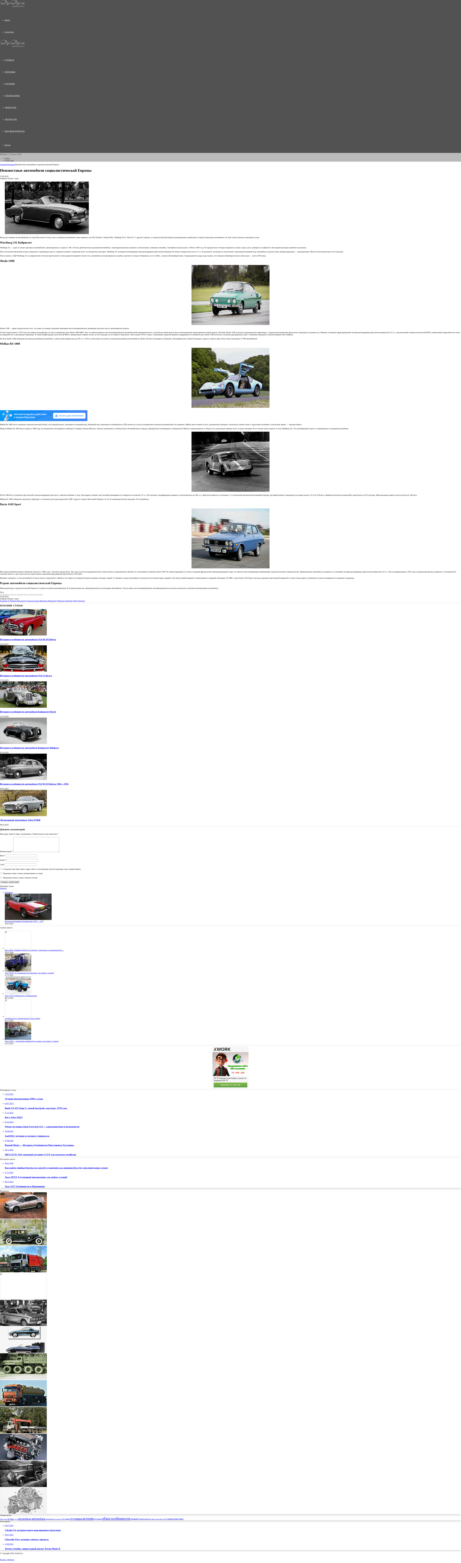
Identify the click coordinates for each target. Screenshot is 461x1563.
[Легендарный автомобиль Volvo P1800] (23, 816)
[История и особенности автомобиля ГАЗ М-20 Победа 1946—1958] (23, 779)
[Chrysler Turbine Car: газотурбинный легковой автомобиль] (23, 1513)
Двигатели (10, 108)
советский (158, 1519)
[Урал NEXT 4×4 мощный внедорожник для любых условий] (18, 971)
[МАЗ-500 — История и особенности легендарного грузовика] (23, 1298)
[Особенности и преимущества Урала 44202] (18, 1016)
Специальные (12, 96)
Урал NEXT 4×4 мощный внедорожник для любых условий (29, 973)
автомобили (5, 594)
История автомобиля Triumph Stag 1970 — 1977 (24, 921)
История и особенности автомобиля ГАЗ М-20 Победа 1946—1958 (34, 784)
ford (1, 1519)
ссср (165, 1519)
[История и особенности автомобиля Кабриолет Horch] (23, 707)
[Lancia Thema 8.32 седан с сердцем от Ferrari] (23, 1460)
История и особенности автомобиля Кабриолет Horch (28, 711)
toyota (10, 1518)
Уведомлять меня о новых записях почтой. (20, 878)
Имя (2, 856)
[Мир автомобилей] (12, 6)
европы (13, 594)
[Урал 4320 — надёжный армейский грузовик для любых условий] (18, 1039)
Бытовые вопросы (15, 131)
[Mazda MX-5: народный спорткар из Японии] (23, 1352)
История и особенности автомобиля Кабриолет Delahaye (29, 748)
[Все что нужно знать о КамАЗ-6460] (23, 1406)
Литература (11, 119)
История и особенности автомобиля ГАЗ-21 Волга (26, 675)
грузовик (66, 1519)
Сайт (2, 865)
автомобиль (38, 1518)
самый (153, 1519)
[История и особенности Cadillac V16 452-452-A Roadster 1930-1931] (23, 1245)
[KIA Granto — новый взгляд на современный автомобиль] (23, 1433)
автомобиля (50, 1519)
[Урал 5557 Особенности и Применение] (18, 994)
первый (134, 1519)
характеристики (175, 1518)
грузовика (76, 1518)
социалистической (35, 594)
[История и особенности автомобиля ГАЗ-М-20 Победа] (23, 635)
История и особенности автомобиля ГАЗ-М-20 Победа (28, 639)
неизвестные (22, 594)
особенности (120, 1518)
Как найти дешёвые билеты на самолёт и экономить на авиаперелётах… (34, 950)
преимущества (144, 1519)
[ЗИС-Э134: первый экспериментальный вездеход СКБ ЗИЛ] (23, 1379)
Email (3, 860)
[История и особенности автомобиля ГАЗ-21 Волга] (23, 671)
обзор (106, 1518)
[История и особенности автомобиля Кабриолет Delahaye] (23, 743)
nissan (5, 1519)
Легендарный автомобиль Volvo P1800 (20, 820)
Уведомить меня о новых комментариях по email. (23, 873)
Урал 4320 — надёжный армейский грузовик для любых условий (31, 1041)
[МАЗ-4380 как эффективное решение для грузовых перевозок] (23, 1272)
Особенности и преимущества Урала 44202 (22, 1019)
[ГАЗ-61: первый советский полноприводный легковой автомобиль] (23, 1486)
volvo (15, 1519)
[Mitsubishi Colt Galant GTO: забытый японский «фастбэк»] (23, 1325)
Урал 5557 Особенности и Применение (21, 996)
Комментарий (6, 851)
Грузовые (10, 84)
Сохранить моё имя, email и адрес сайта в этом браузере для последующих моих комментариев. (42, 869)
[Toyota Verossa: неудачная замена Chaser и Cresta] (23, 1218)
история (88, 1518)
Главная (3, 165)
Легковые (10, 72)
